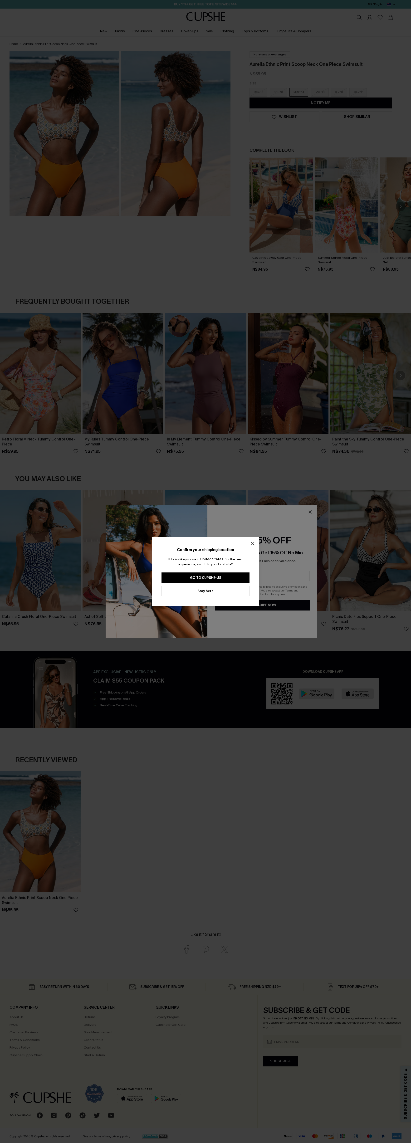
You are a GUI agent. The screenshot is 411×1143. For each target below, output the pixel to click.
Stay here (205, 591)
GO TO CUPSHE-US (205, 578)
